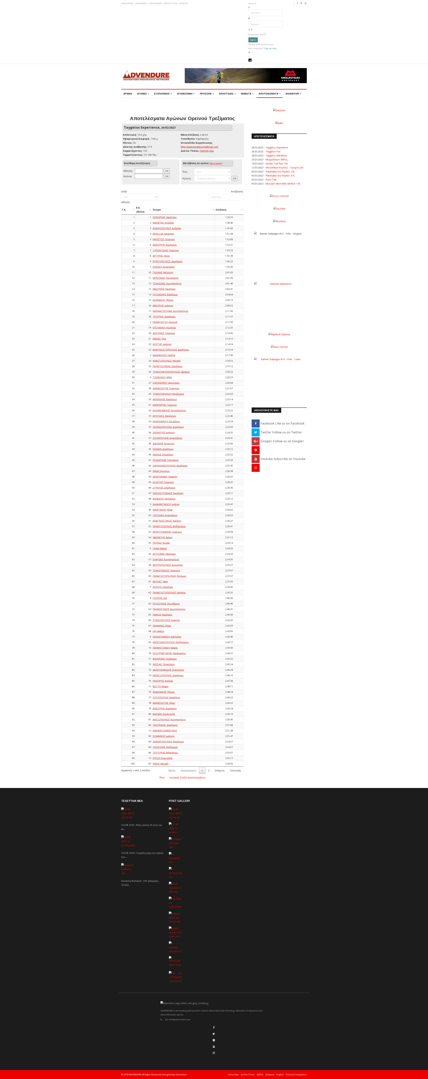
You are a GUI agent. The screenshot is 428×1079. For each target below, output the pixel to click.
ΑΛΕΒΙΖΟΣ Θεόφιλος (164, 498)
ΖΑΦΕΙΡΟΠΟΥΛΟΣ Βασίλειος (168, 741)
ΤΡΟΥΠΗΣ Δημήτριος (164, 316)
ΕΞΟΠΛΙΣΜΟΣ (162, 93)
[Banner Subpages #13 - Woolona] (279, 221)
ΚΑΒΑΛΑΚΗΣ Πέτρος (164, 691)
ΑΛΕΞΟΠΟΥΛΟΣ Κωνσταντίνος (169, 719)
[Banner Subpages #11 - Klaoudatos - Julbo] (279, 122)
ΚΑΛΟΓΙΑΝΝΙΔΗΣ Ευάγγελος (168, 669)
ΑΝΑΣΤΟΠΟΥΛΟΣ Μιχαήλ (167, 360)
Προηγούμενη (188, 770)
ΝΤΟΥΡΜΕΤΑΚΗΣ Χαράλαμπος (169, 653)
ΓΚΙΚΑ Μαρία (160, 548)
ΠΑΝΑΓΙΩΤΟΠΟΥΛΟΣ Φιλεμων (169, 576)
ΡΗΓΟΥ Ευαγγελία (162, 758)
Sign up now (270, 48)
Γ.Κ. (124, 209)
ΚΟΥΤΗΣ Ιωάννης (162, 344)
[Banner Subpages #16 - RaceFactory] (279, 346)
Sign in (253, 39)
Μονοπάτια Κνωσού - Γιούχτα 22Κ (284, 167)
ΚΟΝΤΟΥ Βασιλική (163, 587)
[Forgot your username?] (248, 7)
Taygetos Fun (272, 151)
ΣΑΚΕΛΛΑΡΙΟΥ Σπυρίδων (166, 421)
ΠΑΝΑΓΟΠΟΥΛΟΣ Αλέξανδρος (169, 526)
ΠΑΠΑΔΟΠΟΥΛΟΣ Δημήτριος (168, 427)
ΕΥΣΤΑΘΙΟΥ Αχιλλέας (164, 327)
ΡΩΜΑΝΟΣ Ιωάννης (164, 736)
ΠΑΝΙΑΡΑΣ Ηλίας (162, 625)
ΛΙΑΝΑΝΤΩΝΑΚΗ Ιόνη (165, 730)
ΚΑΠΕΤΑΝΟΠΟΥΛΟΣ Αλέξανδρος (171, 642)
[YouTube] (214, 1046)
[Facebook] (214, 1027)
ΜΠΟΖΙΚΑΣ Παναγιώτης (166, 277)
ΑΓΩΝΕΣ (142, 93)
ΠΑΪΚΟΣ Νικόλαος (162, 614)
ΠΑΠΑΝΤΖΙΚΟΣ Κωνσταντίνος (169, 609)
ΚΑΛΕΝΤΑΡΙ (292, 93)
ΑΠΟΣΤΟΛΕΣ (226, 93)
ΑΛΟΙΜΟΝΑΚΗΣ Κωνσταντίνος (169, 410)
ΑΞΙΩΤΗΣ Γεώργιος (163, 482)
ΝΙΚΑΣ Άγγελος (161, 471)
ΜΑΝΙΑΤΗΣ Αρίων (162, 537)
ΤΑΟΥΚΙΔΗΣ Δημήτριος (165, 725)
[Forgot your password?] (251, 29)
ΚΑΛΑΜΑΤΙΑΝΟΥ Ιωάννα (166, 504)
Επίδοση (221, 209)
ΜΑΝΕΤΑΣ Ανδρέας (163, 222)
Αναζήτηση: (237, 191)
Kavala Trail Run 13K (276, 163)
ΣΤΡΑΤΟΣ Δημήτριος (164, 487)
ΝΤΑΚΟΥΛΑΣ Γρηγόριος (166, 460)
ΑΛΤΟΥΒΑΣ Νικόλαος (164, 553)
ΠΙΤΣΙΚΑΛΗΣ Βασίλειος (165, 294)
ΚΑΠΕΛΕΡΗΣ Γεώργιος (165, 404)
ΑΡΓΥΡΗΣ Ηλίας (161, 255)
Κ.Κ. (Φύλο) (140, 209)
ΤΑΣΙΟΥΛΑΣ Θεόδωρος (165, 747)
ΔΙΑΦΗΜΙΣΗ (141, 3)
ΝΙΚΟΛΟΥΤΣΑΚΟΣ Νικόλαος (168, 493)
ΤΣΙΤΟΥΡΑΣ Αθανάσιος (165, 752)
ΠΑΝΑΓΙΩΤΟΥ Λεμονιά (165, 322)
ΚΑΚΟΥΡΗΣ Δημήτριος (165, 244)
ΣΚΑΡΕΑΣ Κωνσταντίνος (166, 559)
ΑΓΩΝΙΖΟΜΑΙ (184, 93)
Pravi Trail (270, 179)
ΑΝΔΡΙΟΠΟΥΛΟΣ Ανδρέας (167, 228)
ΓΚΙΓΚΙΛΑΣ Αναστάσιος (165, 515)
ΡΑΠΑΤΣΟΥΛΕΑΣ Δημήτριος (168, 366)
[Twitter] (214, 1033)
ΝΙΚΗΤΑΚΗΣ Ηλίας (163, 509)
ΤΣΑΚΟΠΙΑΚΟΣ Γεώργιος (166, 570)
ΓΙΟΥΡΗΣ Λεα (160, 598)
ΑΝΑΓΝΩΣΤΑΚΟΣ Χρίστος (167, 520)
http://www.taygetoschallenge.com (199, 146)
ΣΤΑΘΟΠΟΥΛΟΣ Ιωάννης (166, 620)
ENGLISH (183, 3)
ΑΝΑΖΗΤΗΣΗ (127, 3)
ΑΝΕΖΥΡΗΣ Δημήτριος (165, 708)
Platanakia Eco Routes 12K (280, 171)
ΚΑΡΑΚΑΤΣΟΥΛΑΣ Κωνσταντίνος (170, 311)
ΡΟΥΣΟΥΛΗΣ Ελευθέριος (166, 603)
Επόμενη (219, 770)
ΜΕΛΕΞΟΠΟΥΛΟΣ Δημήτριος (168, 675)
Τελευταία (235, 770)
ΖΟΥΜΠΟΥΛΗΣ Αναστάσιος (167, 438)
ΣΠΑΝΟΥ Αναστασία (164, 266)
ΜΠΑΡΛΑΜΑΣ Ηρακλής (165, 476)
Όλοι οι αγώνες (216, 163)
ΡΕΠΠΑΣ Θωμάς (161, 542)
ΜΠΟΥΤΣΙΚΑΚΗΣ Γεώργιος (167, 531)
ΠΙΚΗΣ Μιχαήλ (161, 763)
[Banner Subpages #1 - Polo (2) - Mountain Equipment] (246, 75)
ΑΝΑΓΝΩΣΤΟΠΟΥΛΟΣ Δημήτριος (171, 349)
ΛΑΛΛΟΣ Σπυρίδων (163, 454)
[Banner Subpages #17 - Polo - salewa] (279, 208)
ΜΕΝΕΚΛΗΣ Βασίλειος (165, 399)
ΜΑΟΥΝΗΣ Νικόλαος (164, 289)
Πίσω (162, 777)
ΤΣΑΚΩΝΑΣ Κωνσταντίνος (167, 283)
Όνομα (157, 209)
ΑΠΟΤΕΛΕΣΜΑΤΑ (268, 93)
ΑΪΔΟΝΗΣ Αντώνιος (163, 443)
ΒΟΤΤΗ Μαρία (160, 686)
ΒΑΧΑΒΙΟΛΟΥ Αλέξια (164, 355)
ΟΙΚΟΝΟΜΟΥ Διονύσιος (166, 382)
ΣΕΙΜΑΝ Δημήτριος (163, 449)
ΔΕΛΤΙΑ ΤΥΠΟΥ (171, 3)
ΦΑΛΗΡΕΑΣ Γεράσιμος (165, 658)
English (280, 1074)
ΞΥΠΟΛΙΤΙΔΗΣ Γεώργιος (166, 250)
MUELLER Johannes (163, 233)
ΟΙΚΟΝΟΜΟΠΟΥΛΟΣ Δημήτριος (170, 465)
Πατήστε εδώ (207, 150)
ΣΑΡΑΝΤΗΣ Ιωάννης (164, 432)
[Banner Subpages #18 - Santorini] (279, 302)
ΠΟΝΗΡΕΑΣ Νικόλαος (165, 217)
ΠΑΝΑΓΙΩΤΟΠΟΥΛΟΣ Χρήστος (169, 592)
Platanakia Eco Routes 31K (280, 175)
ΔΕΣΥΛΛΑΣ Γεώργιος (164, 333)
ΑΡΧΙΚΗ (127, 93)
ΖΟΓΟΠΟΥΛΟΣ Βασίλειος (166, 697)
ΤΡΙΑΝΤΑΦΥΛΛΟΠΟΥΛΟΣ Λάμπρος (171, 371)
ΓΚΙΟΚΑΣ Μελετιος (163, 272)
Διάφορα (269, 1074)
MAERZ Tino (159, 338)
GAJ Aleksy (158, 631)
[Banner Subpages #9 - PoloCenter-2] (279, 196)
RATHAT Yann (160, 581)
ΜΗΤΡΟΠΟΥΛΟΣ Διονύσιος (168, 565)
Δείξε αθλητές (125, 197)
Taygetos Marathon (276, 155)
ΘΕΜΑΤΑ (246, 93)
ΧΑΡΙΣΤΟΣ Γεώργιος (164, 239)
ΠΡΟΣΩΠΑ (206, 93)
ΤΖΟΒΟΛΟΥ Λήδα (162, 377)
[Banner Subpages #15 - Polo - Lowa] (279, 378)
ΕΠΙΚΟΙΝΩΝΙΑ (155, 3)
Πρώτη (171, 770)
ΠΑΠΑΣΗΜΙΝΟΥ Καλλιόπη (167, 636)
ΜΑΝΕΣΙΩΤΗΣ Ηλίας (164, 703)
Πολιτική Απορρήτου (296, 1074)
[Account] (250, 60)
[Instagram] (256, 468)
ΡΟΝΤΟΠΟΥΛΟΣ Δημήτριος (168, 261)
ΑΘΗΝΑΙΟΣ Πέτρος (163, 300)
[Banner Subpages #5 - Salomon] (279, 110)
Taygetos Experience (276, 147)
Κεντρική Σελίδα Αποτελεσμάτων (187, 777)
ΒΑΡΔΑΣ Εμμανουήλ (164, 714)
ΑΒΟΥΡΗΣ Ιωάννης (163, 305)
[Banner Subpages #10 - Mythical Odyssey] (279, 334)
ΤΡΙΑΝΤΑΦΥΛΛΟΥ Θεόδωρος (168, 393)
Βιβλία (260, 1074)
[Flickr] (214, 1040)
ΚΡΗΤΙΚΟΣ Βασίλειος (164, 415)
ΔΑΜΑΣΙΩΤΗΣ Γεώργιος (166, 388)
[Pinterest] (256, 450)
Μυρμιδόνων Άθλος (276, 159)
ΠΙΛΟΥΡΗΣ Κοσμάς (163, 680)
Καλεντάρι (233, 1074)
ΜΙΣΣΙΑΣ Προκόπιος (164, 664)
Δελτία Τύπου (248, 1074)
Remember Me (255, 34)
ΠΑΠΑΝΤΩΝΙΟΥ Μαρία (165, 647)
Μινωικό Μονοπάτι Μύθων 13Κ (282, 183)
